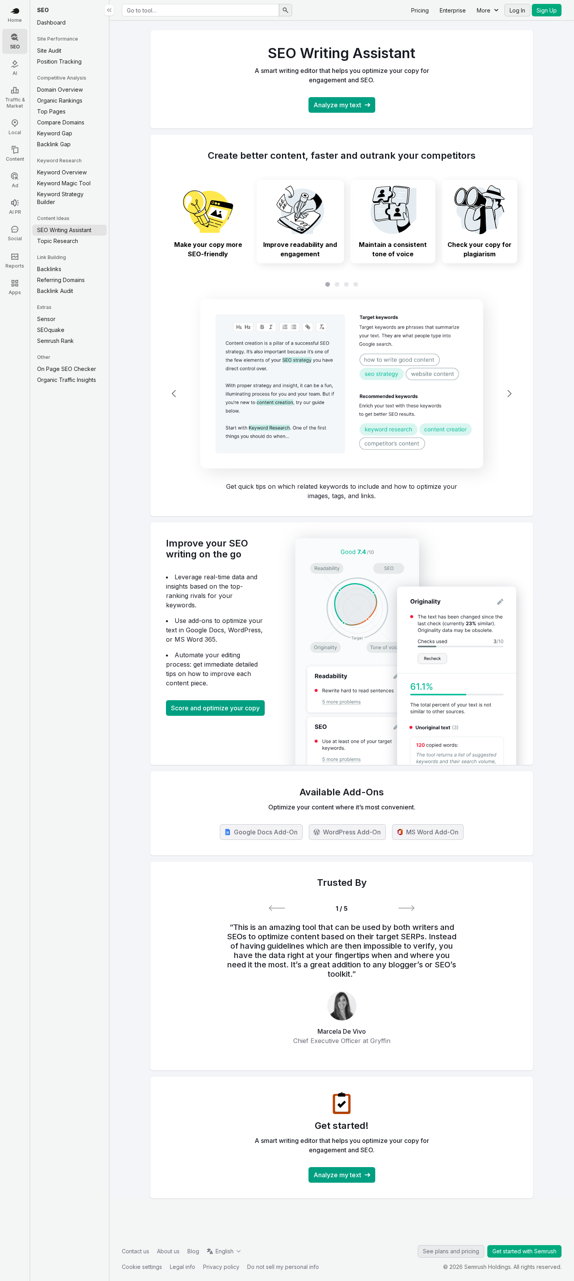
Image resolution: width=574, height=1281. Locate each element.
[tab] (208, 221)
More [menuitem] (483, 10)
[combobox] (200, 10)
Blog (193, 1251)
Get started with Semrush (524, 1251)
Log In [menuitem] (517, 10)
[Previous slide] (174, 393)
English (225, 1251)
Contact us (135, 1251)
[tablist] (341, 284)
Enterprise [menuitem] (453, 10)
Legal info (182, 1266)
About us (168, 1251)
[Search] (285, 10)
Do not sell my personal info (283, 1266)
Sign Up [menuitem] (547, 10)
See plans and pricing (451, 1251)
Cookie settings (142, 1266)
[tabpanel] (342, 394)
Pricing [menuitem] (420, 10)
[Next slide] (509, 393)
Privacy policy (221, 1266)
